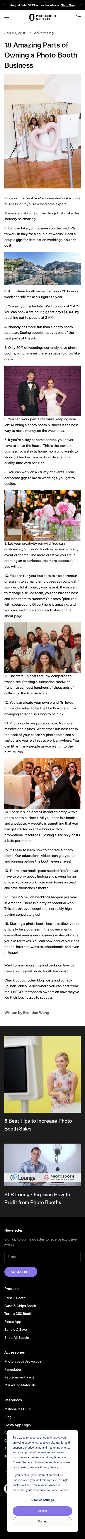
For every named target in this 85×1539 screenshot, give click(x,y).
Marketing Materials (20, 1385)
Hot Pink (53, 708)
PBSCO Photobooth (26, 992)
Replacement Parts (19, 1377)
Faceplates (13, 1369)
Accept (42, 1510)
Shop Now (68, 5)
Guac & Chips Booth (20, 1306)
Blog (7, 1417)
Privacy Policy (49, 1467)
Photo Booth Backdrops (22, 1361)
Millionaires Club (17, 1409)
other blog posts (40, 980)
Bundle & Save (15, 1329)
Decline (42, 1521)
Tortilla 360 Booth (18, 1314)
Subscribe (21, 1272)
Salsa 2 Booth (15, 1298)
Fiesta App (12, 1322)
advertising (44, 33)
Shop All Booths (16, 1338)
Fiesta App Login (17, 1425)
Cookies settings (42, 1500)
